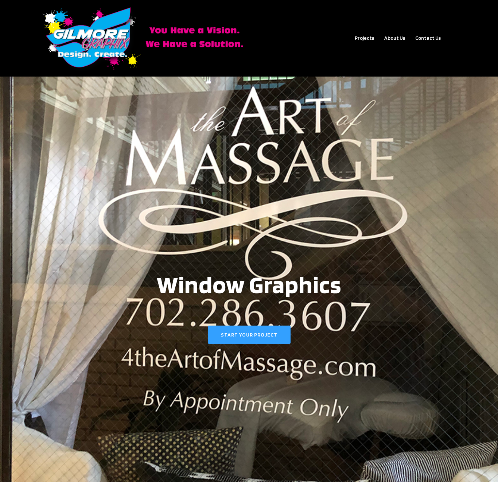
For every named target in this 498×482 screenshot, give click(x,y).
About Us (394, 38)
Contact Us (428, 38)
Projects (364, 38)
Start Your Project (249, 335)
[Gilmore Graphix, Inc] (146, 37)
